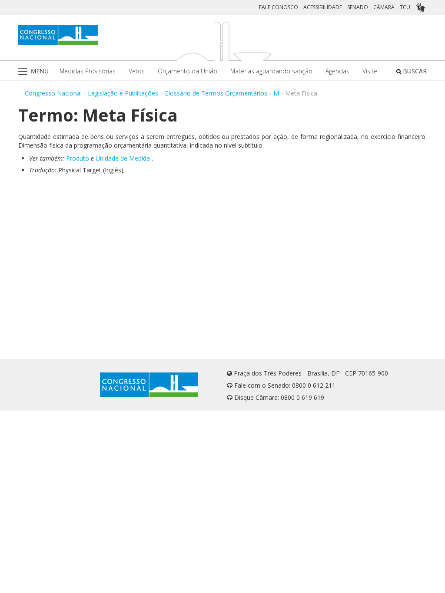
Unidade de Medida (123, 158)
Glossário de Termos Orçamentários (215, 93)
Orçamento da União (187, 71)
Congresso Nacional (53, 93)
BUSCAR (414, 71)
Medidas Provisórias (88, 71)
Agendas (337, 71)
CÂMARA (384, 7)
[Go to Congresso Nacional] (58, 35)
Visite (369, 71)
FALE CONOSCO (278, 7)
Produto (77, 158)
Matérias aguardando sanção (271, 71)
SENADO (357, 7)
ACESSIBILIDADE (322, 7)
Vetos (137, 71)
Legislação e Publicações (123, 93)
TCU (405, 7)
